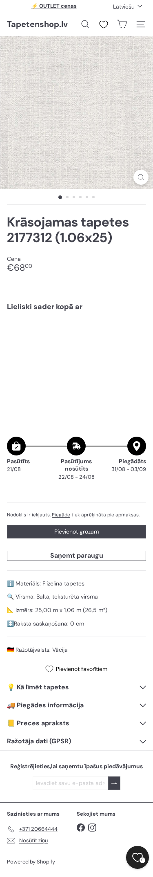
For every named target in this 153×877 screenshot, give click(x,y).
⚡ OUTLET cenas (54, 5)
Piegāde (61, 514)
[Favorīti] (104, 24)
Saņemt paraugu (76, 555)
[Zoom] (141, 177)
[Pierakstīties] (114, 783)
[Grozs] (122, 24)
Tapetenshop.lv (37, 24)
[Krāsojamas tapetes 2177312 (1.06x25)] (76, 342)
